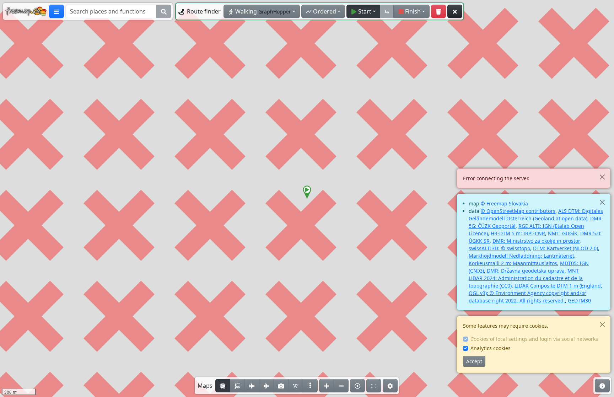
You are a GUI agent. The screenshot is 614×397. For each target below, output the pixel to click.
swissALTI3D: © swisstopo (499, 248)
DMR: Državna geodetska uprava (526, 270)
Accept (474, 361)
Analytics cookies (490, 348)
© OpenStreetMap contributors (518, 211)
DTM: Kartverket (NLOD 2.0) (565, 248)
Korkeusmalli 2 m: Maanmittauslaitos (513, 263)
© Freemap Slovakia (504, 203)
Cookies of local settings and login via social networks (534, 339)
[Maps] (310, 385)
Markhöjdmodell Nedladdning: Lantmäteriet (521, 255)
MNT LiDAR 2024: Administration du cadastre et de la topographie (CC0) (526, 278)
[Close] (602, 177)
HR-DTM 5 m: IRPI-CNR (518, 233)
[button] (307, 192)
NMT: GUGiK (562, 233)
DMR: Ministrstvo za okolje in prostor (536, 240)
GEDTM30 (579, 300)
